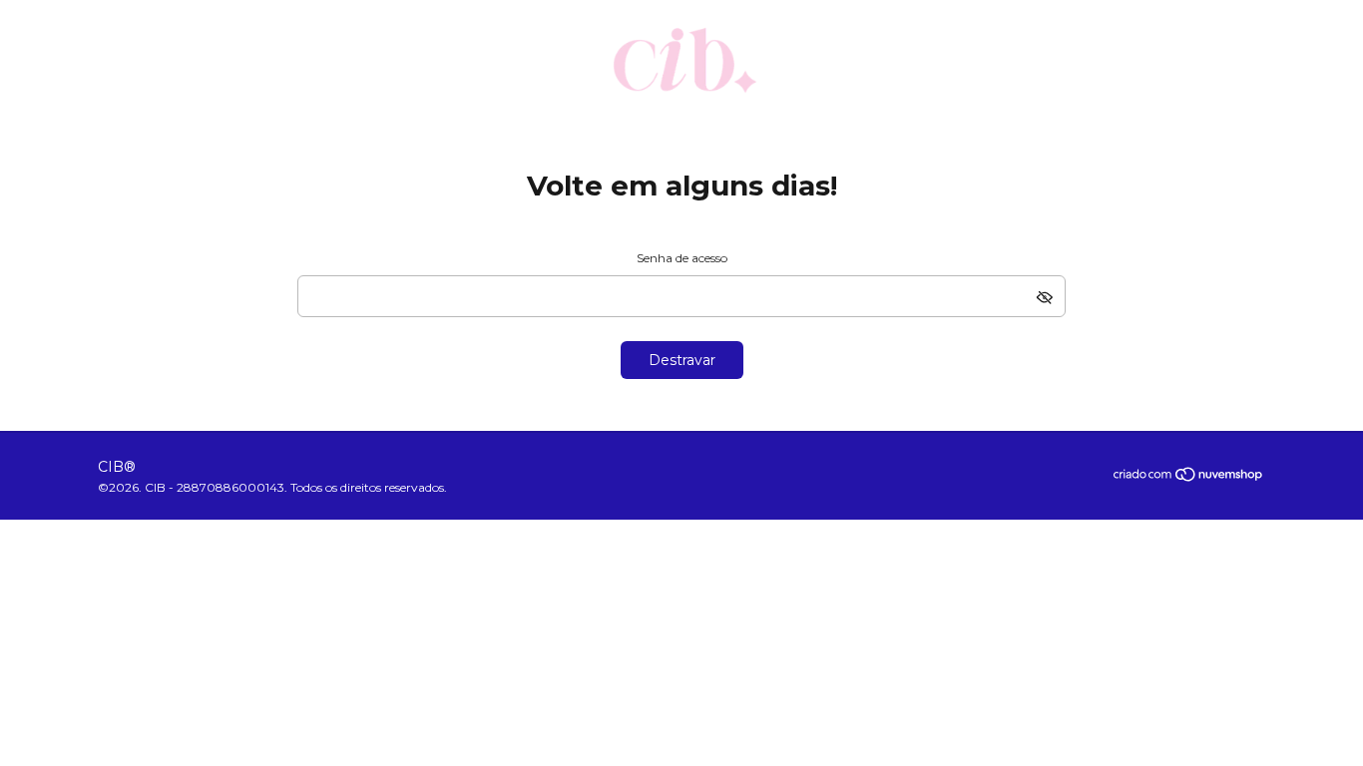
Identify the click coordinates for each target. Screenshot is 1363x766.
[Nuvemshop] (1189, 478)
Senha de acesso (682, 257)
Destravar (682, 360)
